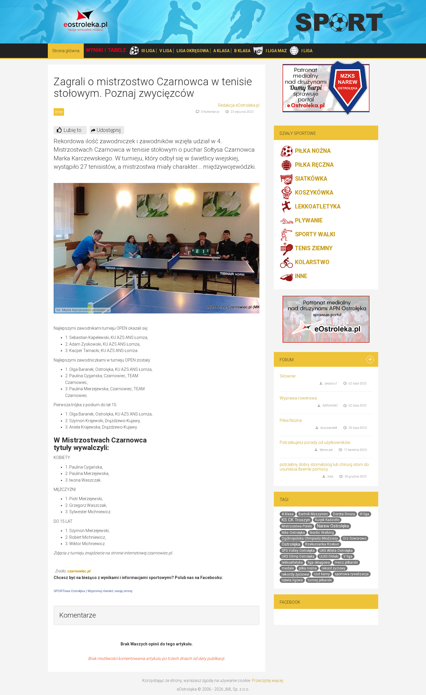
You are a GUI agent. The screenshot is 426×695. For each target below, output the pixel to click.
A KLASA (221, 50)
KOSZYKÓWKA (313, 193)
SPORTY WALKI (314, 234)
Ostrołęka (291, 544)
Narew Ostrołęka (333, 526)
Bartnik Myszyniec (313, 514)
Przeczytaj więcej (267, 680)
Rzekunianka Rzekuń (322, 544)
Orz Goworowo (354, 538)
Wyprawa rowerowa (298, 398)
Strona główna (65, 50)
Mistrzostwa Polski (297, 526)
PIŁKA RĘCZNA (314, 165)
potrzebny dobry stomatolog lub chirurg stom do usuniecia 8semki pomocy (324, 466)
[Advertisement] (210, 408)
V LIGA (165, 50)
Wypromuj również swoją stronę (110, 591)
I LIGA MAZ (276, 50)
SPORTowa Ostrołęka (69, 591)
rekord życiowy (333, 568)
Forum (287, 360)
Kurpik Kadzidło (327, 520)
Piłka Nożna (291, 420)
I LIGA (306, 50)
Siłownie (287, 376)
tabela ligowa (292, 580)
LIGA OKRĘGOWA (192, 50)
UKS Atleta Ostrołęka (336, 551)
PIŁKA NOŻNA (312, 151)
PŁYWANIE (308, 220)
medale (288, 568)
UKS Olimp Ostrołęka (298, 556)
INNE (300, 276)
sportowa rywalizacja (352, 574)
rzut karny (322, 574)
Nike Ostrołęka (293, 533)
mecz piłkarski (346, 562)
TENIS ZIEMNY (313, 248)
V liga (347, 556)
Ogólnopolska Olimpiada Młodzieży (310, 538)
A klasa (288, 514)
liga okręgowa (319, 562)
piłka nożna (308, 568)
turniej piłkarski (320, 580)
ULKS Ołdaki (328, 556)
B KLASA (242, 50)
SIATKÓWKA (310, 179)
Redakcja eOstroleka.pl (238, 105)
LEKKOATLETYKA (317, 207)
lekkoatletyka (292, 562)
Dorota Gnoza (344, 514)
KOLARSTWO (311, 262)
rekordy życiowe (295, 574)
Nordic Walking (322, 533)
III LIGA (148, 50)
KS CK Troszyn (296, 519)
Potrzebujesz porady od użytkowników (315, 442)
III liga (364, 514)
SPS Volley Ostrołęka (298, 551)
